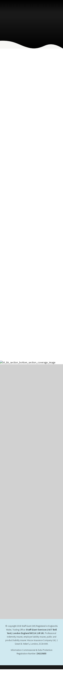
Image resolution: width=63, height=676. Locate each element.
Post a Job (10, 506)
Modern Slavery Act (14, 445)
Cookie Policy (11, 449)
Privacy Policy (11, 436)
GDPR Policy (11, 487)
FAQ (7, 510)
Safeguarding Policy (14, 496)
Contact (8, 454)
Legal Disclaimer (12, 440)
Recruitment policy (14, 492)
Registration (10, 501)
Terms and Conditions (15, 431)
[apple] (17, 558)
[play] (17, 569)
